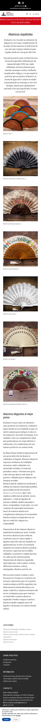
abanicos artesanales (12, 493)
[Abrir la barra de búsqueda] (30, 14)
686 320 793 (20, 6)
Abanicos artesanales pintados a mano (17, 629)
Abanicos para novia (10, 632)
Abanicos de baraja (10, 640)
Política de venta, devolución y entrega (17, 676)
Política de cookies (10, 681)
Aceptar (6, 719)
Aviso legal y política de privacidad (15, 679)
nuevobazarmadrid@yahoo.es (16, 703)
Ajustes (16, 719)
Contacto (6, 665)
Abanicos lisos (8, 642)
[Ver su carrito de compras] (27, 14)
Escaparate (7, 662)
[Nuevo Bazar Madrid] (7, 14)
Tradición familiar (10, 660)
